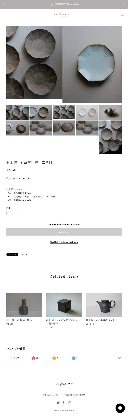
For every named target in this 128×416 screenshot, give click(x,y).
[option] (64, 64)
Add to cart (63, 232)
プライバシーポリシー (52, 395)
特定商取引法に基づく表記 (74, 395)
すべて (16, 358)
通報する (24, 254)
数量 (8, 208)
